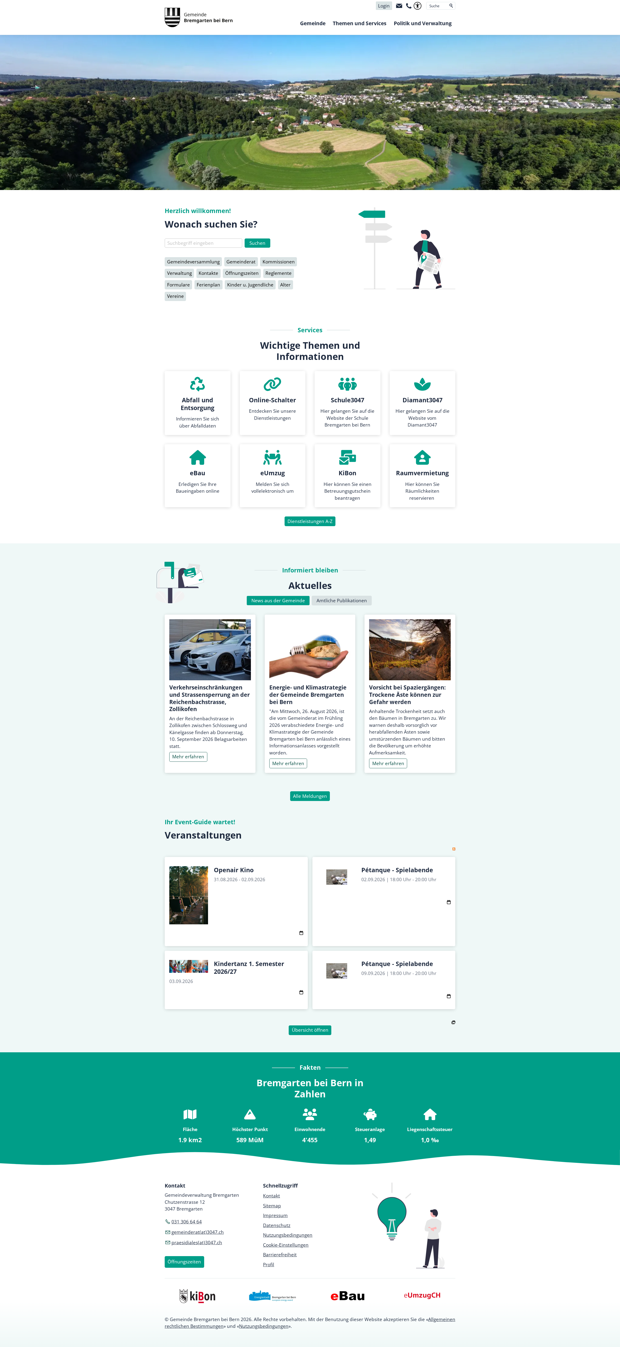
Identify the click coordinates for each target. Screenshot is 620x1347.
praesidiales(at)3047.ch (196, 1242)
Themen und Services (359, 23)
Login (384, 6)
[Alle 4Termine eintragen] (453, 1022)
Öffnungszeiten (242, 273)
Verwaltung (179, 273)
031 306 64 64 (186, 1222)
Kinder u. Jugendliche (250, 285)
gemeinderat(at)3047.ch (197, 1232)
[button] (399, 6)
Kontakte (208, 273)
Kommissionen (279, 262)
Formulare (178, 285)
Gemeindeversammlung (193, 262)
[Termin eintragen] (301, 933)
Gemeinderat (241, 262)
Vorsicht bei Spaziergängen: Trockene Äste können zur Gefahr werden (407, 694)
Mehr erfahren (188, 756)
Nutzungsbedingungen (263, 1326)
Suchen (451, 6)
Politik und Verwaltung (423, 23)
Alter (285, 285)
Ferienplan (208, 285)
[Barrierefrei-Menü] (417, 6)
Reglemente (278, 273)
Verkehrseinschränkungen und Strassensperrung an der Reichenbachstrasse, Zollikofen (209, 698)
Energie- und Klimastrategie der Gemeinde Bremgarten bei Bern (308, 694)
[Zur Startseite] (198, 17)
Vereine (175, 296)
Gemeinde (313, 23)
